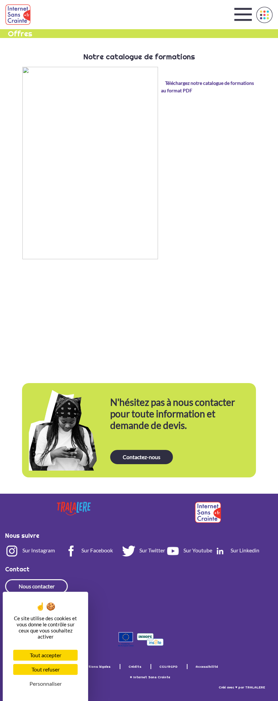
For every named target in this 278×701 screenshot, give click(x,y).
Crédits (135, 666)
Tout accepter (45, 655)
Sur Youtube (197, 550)
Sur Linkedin (244, 550)
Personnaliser (45, 683)
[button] (264, 15)
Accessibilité (207, 666)
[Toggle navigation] (243, 14)
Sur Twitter (151, 550)
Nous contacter (37, 586)
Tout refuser (46, 669)
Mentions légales (97, 666)
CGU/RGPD (169, 666)
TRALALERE (255, 687)
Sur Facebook (96, 550)
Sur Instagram (38, 550)
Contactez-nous (141, 457)
